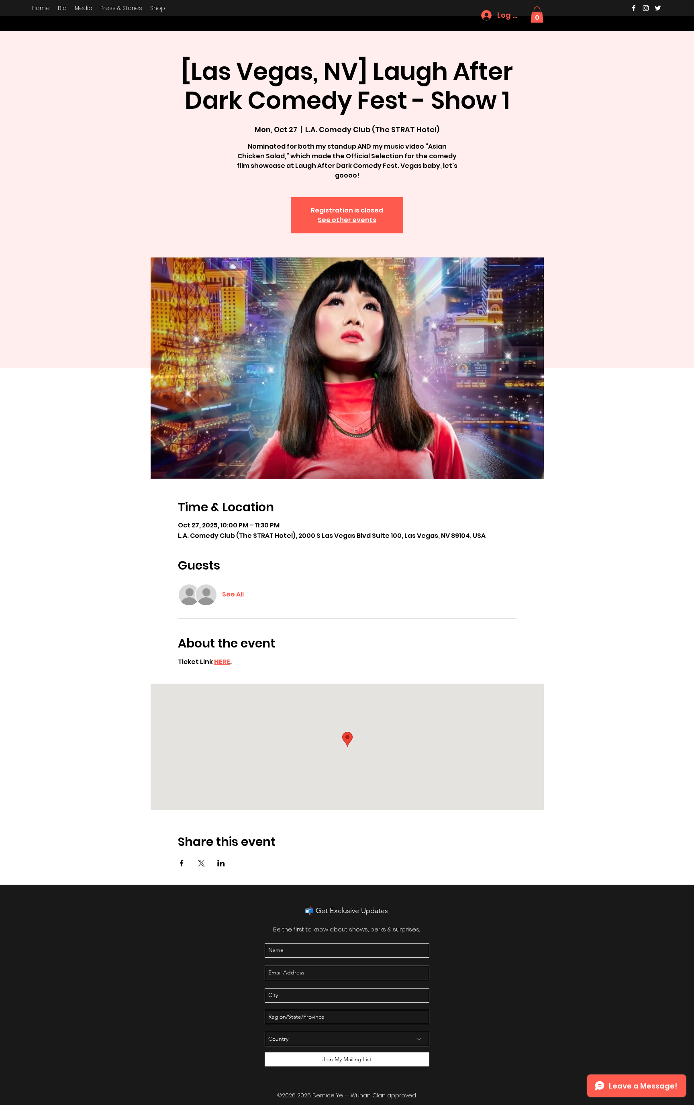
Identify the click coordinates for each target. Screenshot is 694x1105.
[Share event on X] (201, 863)
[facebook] (634, 8)
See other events (347, 220)
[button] (537, 14)
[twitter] (658, 8)
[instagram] (646, 8)
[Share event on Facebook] (182, 863)
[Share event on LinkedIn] (221, 863)
